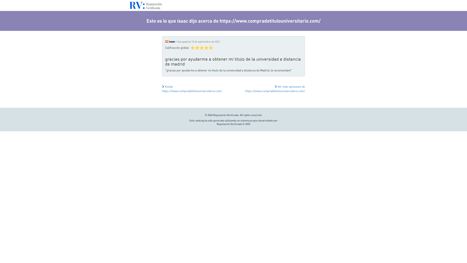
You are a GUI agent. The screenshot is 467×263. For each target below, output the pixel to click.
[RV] (146, 6)
